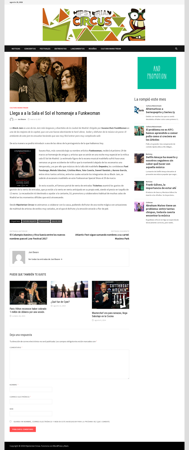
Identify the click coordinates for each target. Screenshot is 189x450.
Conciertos (30, 48)
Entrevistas (61, 48)
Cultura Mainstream (111, 48)
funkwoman (44, 221)
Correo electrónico (20, 397)
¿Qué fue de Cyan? (60, 301)
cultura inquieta (30, 221)
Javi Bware (22, 119)
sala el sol (56, 221)
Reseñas (93, 48)
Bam (66, 446)
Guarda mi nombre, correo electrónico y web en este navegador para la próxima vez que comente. (62, 421)
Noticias (16, 48)
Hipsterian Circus (32, 446)
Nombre (14, 385)
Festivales (45, 48)
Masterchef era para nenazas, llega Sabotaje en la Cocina (109, 314)
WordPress (58, 446)
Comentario (16, 347)
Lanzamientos (78, 48)
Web (11, 409)
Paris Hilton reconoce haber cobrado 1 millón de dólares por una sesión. (28, 310)
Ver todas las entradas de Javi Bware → (45, 259)
